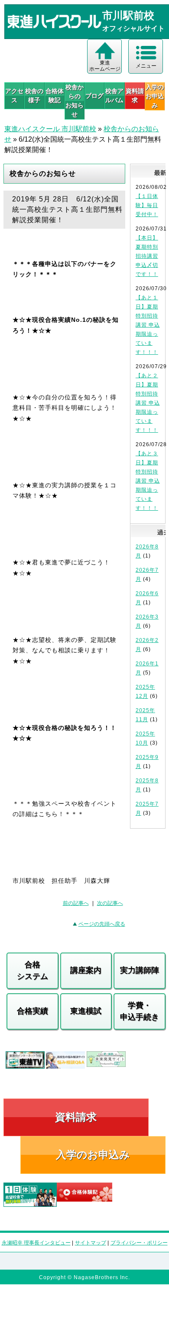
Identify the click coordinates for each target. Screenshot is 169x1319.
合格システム (32, 970)
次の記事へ (110, 903)
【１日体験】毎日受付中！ (147, 205)
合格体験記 (55, 96)
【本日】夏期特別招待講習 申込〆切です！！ (147, 256)
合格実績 (32, 1011)
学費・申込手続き (139, 1011)
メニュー (146, 66)
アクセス (14, 96)
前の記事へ (76, 903)
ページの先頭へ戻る (101, 924)
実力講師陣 (139, 970)
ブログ (94, 95)
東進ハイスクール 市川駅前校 (50, 129)
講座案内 (85, 970)
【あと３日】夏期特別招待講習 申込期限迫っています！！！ (148, 480)
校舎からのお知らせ (74, 101)
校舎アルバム (114, 96)
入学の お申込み (155, 96)
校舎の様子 (34, 96)
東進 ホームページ (104, 66)
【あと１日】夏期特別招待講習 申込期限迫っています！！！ (148, 325)
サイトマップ (90, 1243)
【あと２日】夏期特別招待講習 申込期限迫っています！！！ (148, 403)
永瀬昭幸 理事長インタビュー (36, 1243)
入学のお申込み (93, 1154)
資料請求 (135, 96)
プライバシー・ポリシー (139, 1243)
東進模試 (85, 1011)
